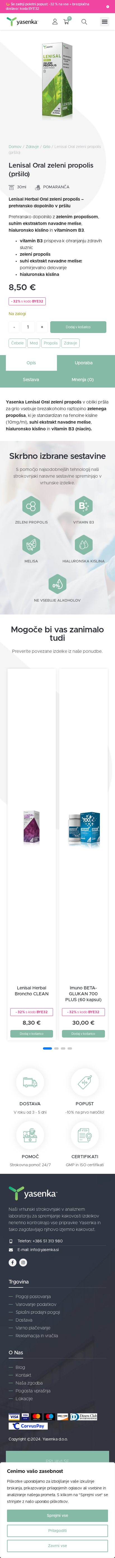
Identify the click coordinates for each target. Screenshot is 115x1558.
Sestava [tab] (31, 379)
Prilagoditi (57, 1531)
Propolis (51, 343)
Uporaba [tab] (84, 363)
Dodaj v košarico (78, 327)
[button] (104, 21)
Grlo (46, 147)
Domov (15, 147)
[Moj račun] (55, 21)
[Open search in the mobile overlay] (88, 21)
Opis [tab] (31, 363)
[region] (57, 1510)
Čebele (17, 343)
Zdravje (32, 147)
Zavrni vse (57, 1546)
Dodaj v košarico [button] (32, 1033)
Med (34, 343)
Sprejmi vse (57, 1516)
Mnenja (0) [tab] (83, 379)
